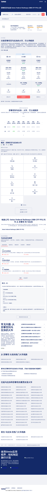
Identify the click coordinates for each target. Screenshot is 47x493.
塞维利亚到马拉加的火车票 (22, 414)
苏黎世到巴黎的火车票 (21, 359)
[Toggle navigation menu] (45, 1)
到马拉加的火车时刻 (21, 445)
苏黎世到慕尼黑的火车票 (6, 362)
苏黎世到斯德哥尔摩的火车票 (22, 395)
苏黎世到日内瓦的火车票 (36, 403)
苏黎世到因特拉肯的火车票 (37, 359)
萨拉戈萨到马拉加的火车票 (7, 417)
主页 (2, 445)
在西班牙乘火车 (11, 445)
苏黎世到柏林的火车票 (6, 389)
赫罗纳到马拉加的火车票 (6, 425)
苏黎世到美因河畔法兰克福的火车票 (24, 362)
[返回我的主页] (3, 1)
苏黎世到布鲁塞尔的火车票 (37, 398)
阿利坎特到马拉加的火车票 (22, 417)
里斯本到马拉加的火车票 (21, 411)
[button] (28, 14)
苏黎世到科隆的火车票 (6, 406)
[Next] (42, 122)
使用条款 (13, 488)
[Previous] (5, 122)
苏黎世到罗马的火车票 (21, 389)
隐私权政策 (19, 488)
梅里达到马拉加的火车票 (21, 422)
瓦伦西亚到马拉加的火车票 (7, 414)
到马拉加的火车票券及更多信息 (8, 375)
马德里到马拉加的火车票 (21, 408)
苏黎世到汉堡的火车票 (6, 403)
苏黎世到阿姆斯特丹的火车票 (7, 392)
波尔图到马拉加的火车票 (36, 414)
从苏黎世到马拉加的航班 (6, 373)
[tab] (4, 244)
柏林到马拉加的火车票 (36, 406)
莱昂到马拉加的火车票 (6, 422)
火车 (5, 445)
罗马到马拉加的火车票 (6, 408)
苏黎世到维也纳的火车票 (36, 392)
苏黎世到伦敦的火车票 (21, 387)
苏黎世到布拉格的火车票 (36, 400)
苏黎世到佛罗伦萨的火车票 (7, 398)
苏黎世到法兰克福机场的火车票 (23, 400)
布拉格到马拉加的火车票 (36, 411)
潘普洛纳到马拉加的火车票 (37, 417)
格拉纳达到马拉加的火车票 (22, 419)
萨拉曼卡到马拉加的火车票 (7, 419)
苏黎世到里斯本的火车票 (6, 400)
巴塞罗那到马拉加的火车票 (7, 411)
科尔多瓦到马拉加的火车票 (22, 425)
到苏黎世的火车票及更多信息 (30, 373)
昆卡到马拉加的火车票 (36, 422)
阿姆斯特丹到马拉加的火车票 (37, 408)
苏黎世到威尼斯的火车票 (21, 403)
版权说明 (7, 488)
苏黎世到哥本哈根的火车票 (37, 395)
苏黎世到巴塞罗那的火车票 (22, 392)
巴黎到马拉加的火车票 (21, 406)
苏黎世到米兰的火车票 (6, 359)
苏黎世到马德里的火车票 (36, 389)
